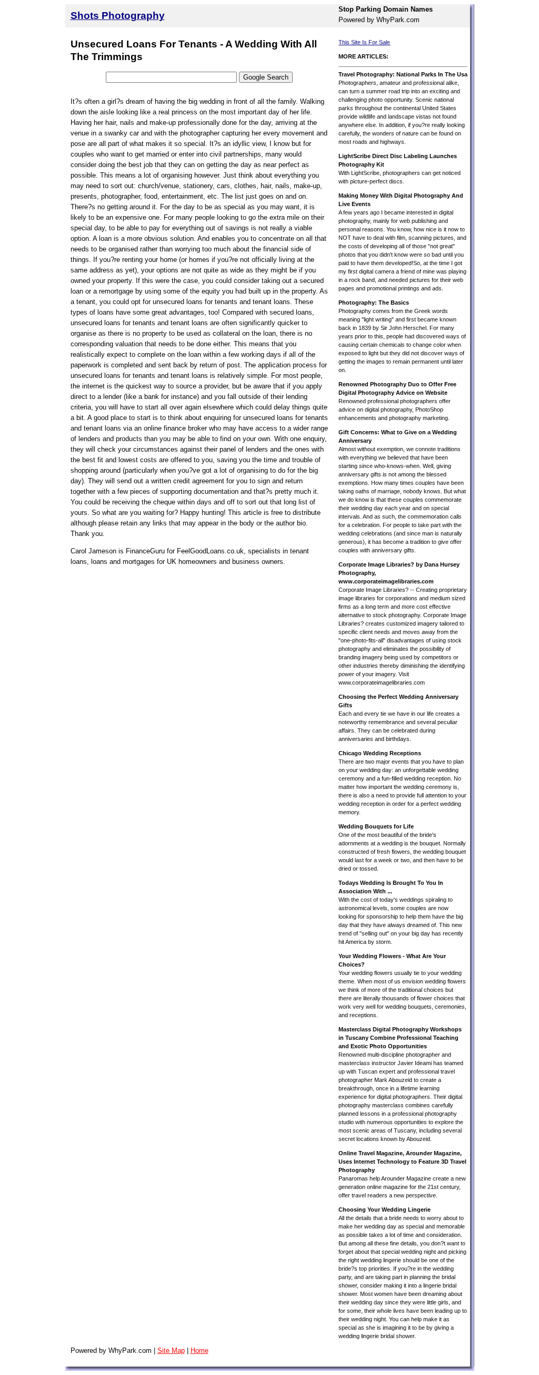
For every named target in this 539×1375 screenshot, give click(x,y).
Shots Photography (118, 15)
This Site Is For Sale (364, 42)
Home (199, 1350)
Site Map (171, 1350)
